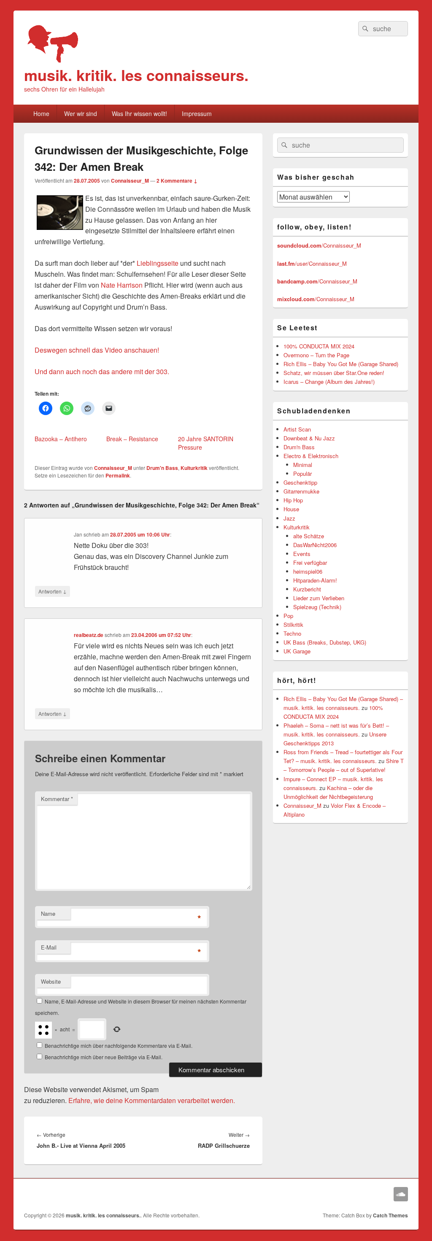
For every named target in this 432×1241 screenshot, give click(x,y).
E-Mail (49, 947)
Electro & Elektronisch (311, 456)
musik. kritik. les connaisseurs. (136, 75)
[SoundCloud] (401, 1194)
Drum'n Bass (162, 468)
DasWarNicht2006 (315, 545)
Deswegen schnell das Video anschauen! (97, 350)
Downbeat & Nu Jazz (309, 438)
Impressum (197, 113)
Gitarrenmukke (301, 491)
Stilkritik (293, 624)
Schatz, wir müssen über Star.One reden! (334, 373)
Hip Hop (293, 500)
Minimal (302, 465)
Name (48, 913)
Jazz (289, 518)
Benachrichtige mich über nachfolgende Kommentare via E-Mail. (118, 1045)
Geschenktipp (300, 482)
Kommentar (57, 799)
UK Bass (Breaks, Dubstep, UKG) (325, 642)
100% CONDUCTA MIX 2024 (319, 346)
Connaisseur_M (130, 180)
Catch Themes (390, 1215)
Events (301, 554)
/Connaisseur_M (319, 245)
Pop (288, 616)
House (291, 509)
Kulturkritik (194, 468)
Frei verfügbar (310, 562)
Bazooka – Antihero (61, 438)
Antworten (52, 591)
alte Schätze (308, 536)
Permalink (117, 475)
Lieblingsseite (157, 263)
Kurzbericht (307, 589)
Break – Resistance (132, 438)
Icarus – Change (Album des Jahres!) (329, 382)
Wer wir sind (80, 113)
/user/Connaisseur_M (312, 263)
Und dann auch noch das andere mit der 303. (102, 371)
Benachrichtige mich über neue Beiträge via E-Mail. (103, 1056)
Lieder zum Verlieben (318, 598)
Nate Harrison (122, 285)
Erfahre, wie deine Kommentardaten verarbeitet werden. (151, 1100)
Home (41, 113)
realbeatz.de (88, 635)
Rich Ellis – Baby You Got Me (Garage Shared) (341, 364)
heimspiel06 (307, 571)
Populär (302, 473)
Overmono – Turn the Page (316, 355)
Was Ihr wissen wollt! (139, 113)
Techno (292, 633)
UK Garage (297, 651)
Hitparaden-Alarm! (315, 580)
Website (51, 981)
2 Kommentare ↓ (177, 180)
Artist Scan (297, 429)
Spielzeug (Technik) (317, 607)
